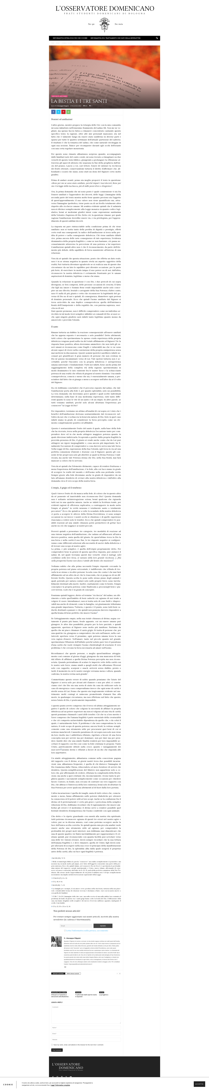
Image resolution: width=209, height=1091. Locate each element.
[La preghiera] (110, 985)
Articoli (58, 43)
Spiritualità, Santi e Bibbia (59, 96)
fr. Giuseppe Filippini (62, 106)
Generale (78, 992)
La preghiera (103, 995)
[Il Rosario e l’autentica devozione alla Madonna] (62, 985)
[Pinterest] (63, 112)
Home (52, 43)
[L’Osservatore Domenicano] (104, 17)
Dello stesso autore (73, 973)
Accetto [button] (199, 1084)
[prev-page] (117, 973)
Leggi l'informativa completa (60, 1085)
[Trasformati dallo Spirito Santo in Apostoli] (86, 985)
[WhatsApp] (68, 112)
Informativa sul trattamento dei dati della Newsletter (115, 38)
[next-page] (120, 973)
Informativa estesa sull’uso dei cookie (70, 38)
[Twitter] (58, 112)
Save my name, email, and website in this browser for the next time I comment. (79, 1045)
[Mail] (65, 967)
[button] (156, 38)
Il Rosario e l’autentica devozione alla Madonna (59, 996)
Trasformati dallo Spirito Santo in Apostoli (86, 996)
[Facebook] (53, 112)
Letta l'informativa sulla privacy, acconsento (87, 930)
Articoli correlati (58, 973)
